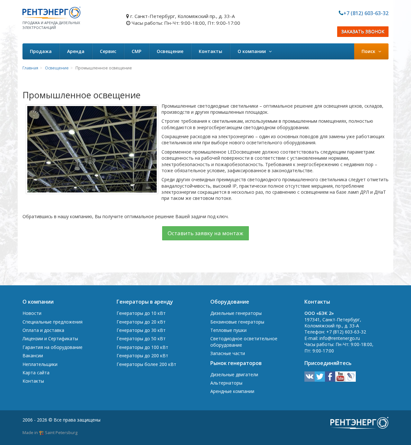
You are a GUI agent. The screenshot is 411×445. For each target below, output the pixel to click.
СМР (136, 51)
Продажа (41, 51)
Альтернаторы (226, 383)
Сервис (108, 51)
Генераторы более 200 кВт (146, 364)
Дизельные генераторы (236, 313)
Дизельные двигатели (234, 374)
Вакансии (32, 355)
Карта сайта (35, 372)
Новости (31, 313)
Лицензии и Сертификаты (50, 338)
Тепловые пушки (228, 330)
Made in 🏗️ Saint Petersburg (49, 432)
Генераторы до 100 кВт (142, 347)
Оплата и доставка (43, 330)
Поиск (369, 51)
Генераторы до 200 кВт (142, 355)
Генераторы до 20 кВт (141, 322)
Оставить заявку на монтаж (205, 233)
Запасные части (227, 353)
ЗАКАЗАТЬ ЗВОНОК (362, 32)
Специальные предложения (52, 322)
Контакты (210, 51)
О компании (252, 51)
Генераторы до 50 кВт (141, 338)
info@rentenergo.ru (339, 338)
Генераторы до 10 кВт (141, 313)
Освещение (170, 51)
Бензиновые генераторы (237, 322)
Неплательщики (39, 364)
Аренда (75, 51)
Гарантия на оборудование (52, 347)
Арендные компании (232, 391)
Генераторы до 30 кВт (141, 330)
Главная (30, 68)
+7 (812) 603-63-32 (366, 13)
